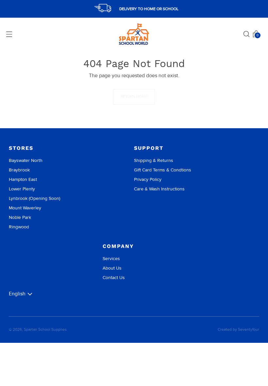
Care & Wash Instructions (159, 189)
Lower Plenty (22, 189)
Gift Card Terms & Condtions (162, 170)
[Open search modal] (246, 34)
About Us (112, 268)
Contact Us (114, 277)
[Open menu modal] (9, 34)
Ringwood (19, 227)
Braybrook (19, 170)
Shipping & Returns (153, 160)
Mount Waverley (25, 208)
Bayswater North (25, 160)
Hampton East (23, 179)
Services (111, 258)
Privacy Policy (147, 179)
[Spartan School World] (134, 34)
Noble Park (20, 217)
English (17, 294)
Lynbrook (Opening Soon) (34, 198)
